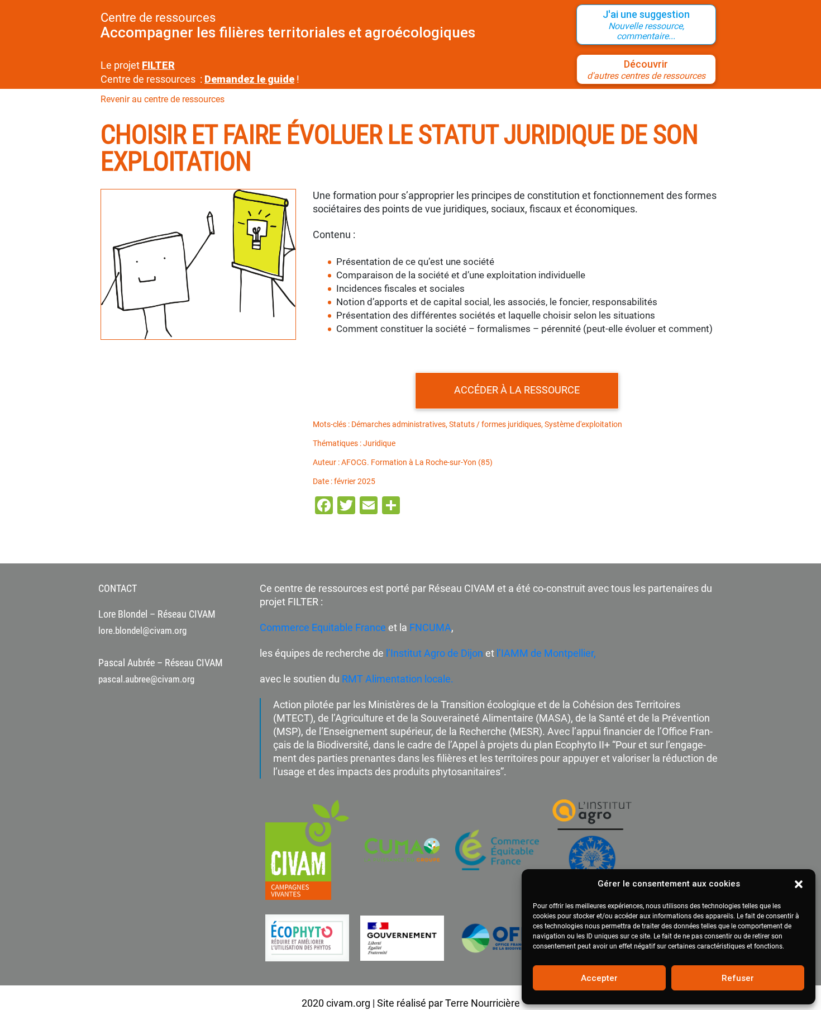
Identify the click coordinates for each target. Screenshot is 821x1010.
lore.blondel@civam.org (142, 630)
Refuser (738, 978)
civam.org (348, 1003)
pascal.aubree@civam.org (146, 679)
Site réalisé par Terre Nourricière (448, 1003)
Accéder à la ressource (517, 390)
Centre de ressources (158, 18)
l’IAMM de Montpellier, (546, 653)
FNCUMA (430, 627)
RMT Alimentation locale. (398, 679)
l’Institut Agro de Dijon (433, 653)
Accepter (599, 978)
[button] (798, 883)
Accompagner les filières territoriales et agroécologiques (288, 32)
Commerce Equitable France (323, 627)
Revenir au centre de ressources (163, 99)
